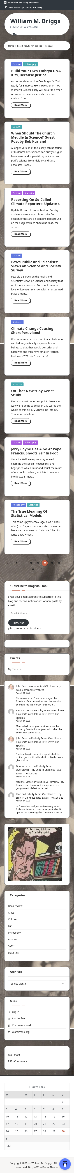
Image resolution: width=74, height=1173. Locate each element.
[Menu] (14, 34)
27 (35, 1131)
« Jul (9, 1146)
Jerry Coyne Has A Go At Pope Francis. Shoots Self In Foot (36, 451)
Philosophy (30, 64)
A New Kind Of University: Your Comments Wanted (38, 687)
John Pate (21, 686)
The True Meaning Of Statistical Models (29, 513)
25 (16, 1131)
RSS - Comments (17, 1061)
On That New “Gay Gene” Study (32, 392)
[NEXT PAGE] (41, 569)
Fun (10, 926)
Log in (15, 1011)
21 (38, 563)
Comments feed (21, 1025)
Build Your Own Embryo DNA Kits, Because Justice (36, 72)
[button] (8, 563)
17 (7, 1124)
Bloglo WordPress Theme (43, 1167)
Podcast (12, 939)
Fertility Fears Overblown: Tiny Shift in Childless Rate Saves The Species (40, 714)
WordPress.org (20, 1032)
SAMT (11, 946)
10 (7, 1116)
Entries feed (19, 1018)
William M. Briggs (35, 21)
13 (35, 1116)
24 (59, 563)
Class (11, 912)
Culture (16, 64)
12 (26, 1116)
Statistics (29, 193)
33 (33, 569)
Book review (15, 906)
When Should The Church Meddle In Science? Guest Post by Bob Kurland (33, 137)
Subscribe (18, 623)
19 (26, 1124)
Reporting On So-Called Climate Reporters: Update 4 (35, 201)
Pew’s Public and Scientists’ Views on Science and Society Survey (36, 266)
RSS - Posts (14, 1054)
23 (52, 563)
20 (31, 563)
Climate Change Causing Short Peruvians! (32, 330)
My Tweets (14, 669)
